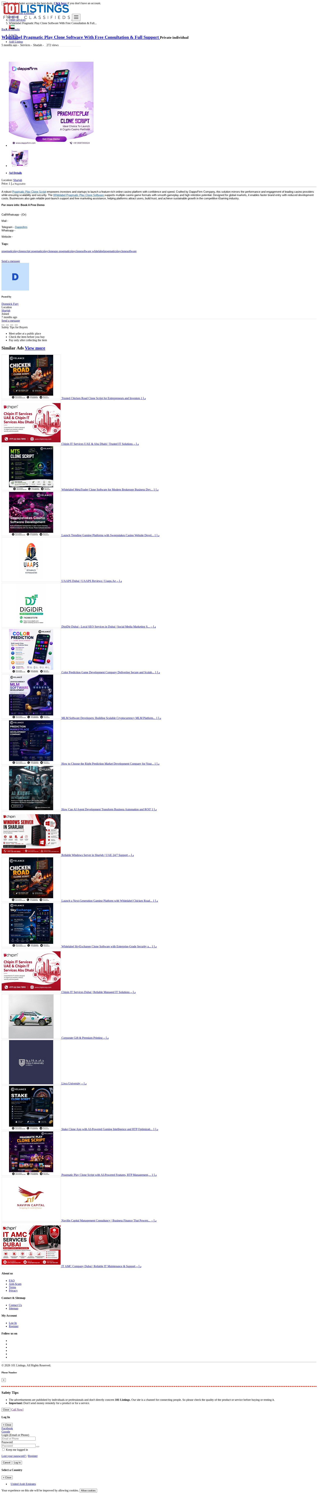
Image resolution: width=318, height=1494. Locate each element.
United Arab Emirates (23, 1484)
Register (13, 38)
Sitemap (13, 1308)
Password (7, 1442)
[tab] (163, 173)
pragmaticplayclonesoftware (75, 251)
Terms (12, 1287)
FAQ (12, 1280)
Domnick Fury (10, 303)
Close (6, 1409)
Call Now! (17, 1409)
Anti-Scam (15, 1283)
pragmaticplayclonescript (16, 251)
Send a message (10, 261)
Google (5, 1431)
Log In (13, 35)
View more (35, 348)
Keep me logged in (16, 1449)
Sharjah (17, 180)
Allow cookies (88, 1490)
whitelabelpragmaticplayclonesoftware (114, 251)
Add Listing (16, 41)
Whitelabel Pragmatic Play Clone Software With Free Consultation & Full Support (80, 37)
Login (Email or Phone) (15, 1435)
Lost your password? (13, 1456)
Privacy (13, 1290)
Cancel (6, 1462)
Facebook (7, 1428)
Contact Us (15, 1305)
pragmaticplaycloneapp (45, 251)
